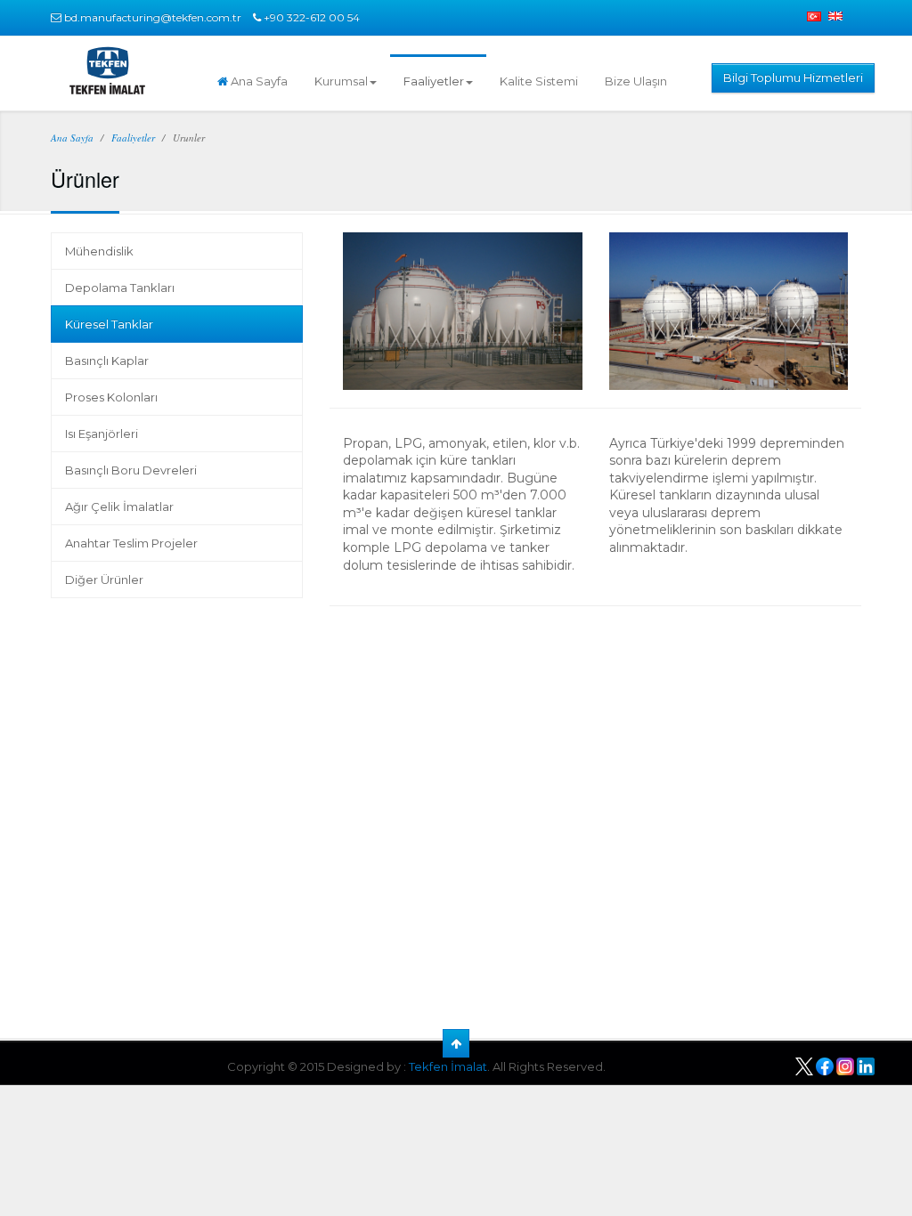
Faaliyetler (433, 81)
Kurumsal (341, 81)
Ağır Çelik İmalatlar (119, 506)
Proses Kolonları (111, 397)
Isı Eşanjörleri (101, 433)
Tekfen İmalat (448, 1066)
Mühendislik (99, 251)
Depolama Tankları (120, 287)
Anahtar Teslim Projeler (131, 543)
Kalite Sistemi (539, 81)
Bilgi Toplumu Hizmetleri (793, 77)
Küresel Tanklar (109, 324)
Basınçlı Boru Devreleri (131, 470)
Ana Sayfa (258, 81)
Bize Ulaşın (636, 81)
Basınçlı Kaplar (107, 360)
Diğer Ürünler (104, 579)
